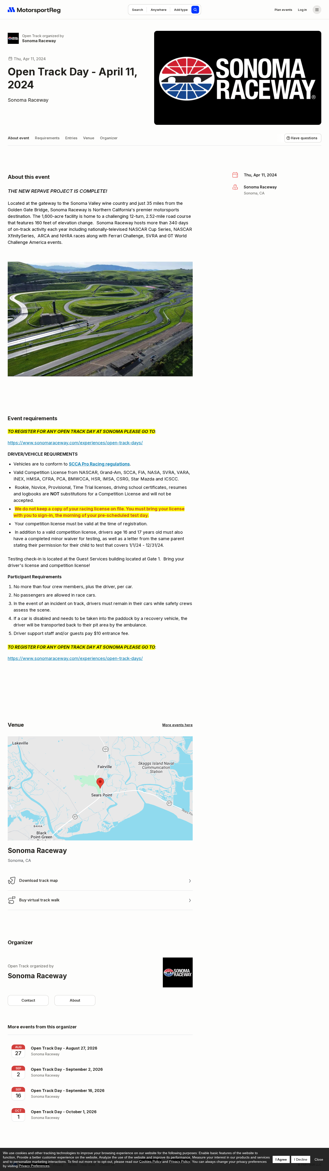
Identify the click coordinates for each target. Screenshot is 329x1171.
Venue (88, 138)
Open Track (31, 35)
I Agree (281, 1159)
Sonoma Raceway (39, 40)
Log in (302, 10)
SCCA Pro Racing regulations (99, 463)
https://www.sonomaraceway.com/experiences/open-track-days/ (75, 442)
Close (319, 1159)
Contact (28, 1000)
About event (18, 138)
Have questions (304, 138)
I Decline (300, 1159)
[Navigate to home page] (34, 9)
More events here (177, 725)
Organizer (109, 138)
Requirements (47, 138)
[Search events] (195, 9)
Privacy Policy (179, 1161)
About (75, 1000)
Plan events (283, 10)
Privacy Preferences (34, 1166)
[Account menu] (317, 9)
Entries (71, 138)
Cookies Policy (150, 1161)
